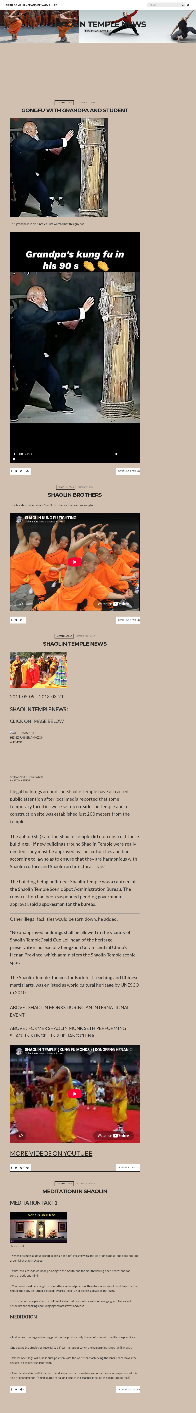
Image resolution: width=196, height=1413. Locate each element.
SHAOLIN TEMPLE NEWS (74, 643)
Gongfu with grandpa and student (74, 110)
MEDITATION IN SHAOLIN (74, 1191)
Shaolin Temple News (98, 24)
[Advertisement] (98, 71)
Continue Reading (129, 471)
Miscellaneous (64, 102)
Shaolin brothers (75, 494)
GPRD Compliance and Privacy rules (31, 5)
